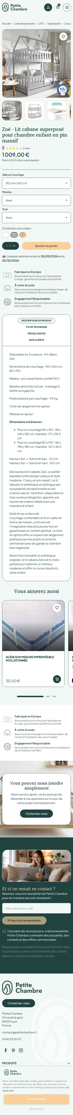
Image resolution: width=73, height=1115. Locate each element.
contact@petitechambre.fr (19, 1032)
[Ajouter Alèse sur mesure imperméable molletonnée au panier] (57, 679)
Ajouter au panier (46, 246)
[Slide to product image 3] (57, 110)
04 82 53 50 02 (11, 1039)
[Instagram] (20, 1050)
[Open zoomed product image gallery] (36, 63)
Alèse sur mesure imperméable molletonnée (30, 658)
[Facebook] (5, 1050)
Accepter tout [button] (36, 1099)
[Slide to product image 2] (34, 110)
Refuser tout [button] (36, 1109)
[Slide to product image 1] (12, 110)
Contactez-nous (36, 813)
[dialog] (36, 1090)
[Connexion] (48, 7)
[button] (36, 1092)
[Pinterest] (13, 1050)
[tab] (36, 320)
